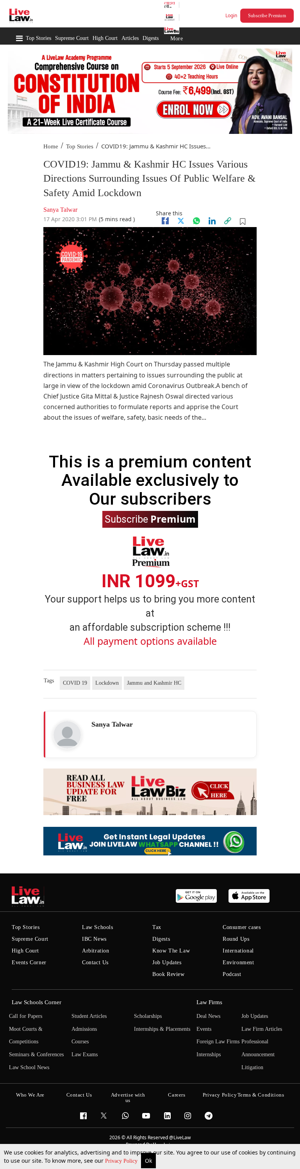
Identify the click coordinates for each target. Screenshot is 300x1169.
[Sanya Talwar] (67, 735)
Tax (156, 927)
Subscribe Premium (267, 15)
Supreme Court (72, 38)
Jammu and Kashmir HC (154, 683)
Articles (130, 38)
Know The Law (171, 951)
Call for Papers (25, 1016)
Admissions (84, 1029)
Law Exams (84, 1054)
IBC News (94, 939)
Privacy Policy (122, 1161)
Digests (151, 38)
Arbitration (95, 951)
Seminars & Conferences (36, 1054)
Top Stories (38, 38)
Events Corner (29, 962)
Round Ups (236, 939)
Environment (238, 962)
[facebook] (165, 220)
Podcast (232, 974)
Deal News (208, 1016)
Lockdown (107, 683)
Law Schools (97, 927)
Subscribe (150, 518)
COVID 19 (75, 683)
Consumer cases (242, 927)
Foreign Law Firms (217, 1042)
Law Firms (209, 1002)
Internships (208, 1054)
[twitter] (180, 220)
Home (50, 146)
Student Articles (89, 1016)
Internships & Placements (162, 1029)
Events (203, 1029)
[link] (227, 220)
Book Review (168, 974)
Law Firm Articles (261, 1029)
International (238, 951)
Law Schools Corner (36, 1002)
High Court (105, 38)
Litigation (252, 1067)
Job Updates (167, 962)
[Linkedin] (212, 220)
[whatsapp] (196, 220)
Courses (80, 1042)
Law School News (29, 1067)
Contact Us (95, 962)
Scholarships (148, 1016)
